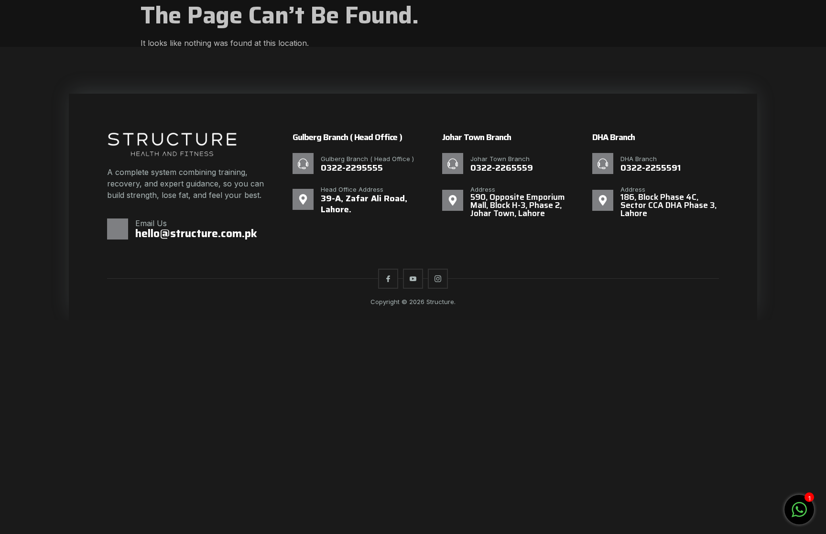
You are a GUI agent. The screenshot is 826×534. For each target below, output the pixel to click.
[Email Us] (117, 229)
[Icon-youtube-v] (413, 279)
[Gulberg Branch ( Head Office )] (303, 163)
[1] (799, 514)
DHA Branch (638, 159)
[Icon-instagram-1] (438, 279)
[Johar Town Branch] (452, 163)
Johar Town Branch (500, 159)
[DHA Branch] (602, 163)
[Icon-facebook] (388, 279)
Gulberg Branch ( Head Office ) (367, 159)
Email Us (151, 223)
